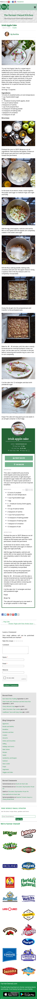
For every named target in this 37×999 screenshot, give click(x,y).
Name (5, 657)
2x (29, 489)
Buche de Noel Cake (22, 784)
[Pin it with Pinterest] (13, 614)
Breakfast (5, 729)
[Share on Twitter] (5, 614)
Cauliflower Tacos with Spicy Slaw (12, 712)
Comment (6, 645)
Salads (4, 755)
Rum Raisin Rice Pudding (10, 699)
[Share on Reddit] (10, 614)
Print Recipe (20, 458)
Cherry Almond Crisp (8, 706)
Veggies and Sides (8, 772)
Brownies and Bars (8, 732)
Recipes (5, 752)
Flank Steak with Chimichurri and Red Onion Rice (17, 701)
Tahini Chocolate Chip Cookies (11, 709)
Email (5, 664)
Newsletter (20, 2)
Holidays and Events (8, 746)
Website (5, 670)
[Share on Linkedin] (16, 614)
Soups (4, 766)
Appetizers (6, 723)
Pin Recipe (20, 464)
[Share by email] (18, 614)
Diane (4, 794)
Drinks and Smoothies (9, 741)
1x (26, 489)
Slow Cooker (6, 764)
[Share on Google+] (8, 614)
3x (31, 489)
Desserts (5, 738)
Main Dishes (6, 749)
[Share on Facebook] (3, 614)
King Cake (6, 622)
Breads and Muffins (8, 726)
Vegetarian (6, 769)
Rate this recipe (8, 641)
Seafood (5, 761)
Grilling (4, 744)
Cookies (5, 735)
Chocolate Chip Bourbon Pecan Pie (18, 791)
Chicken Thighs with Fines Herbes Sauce (21, 624)
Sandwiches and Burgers (10, 758)
